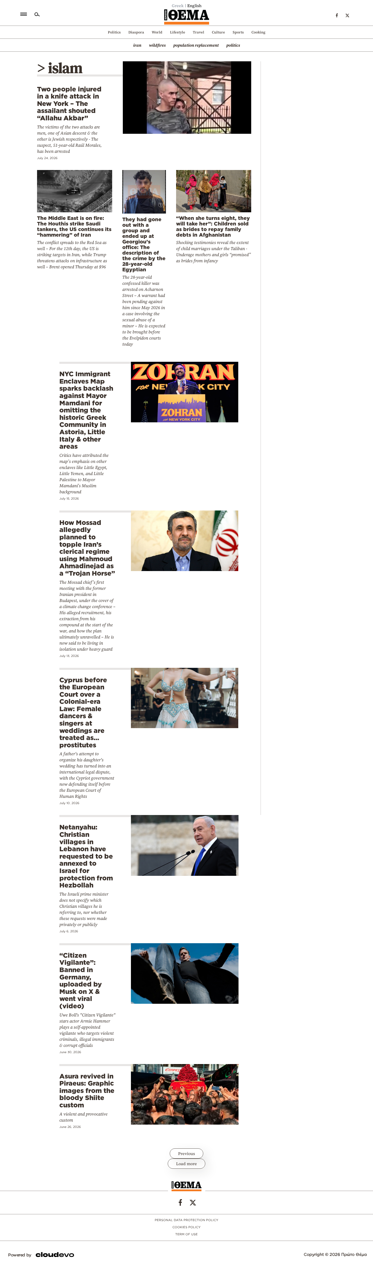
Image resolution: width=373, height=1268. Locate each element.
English (194, 5)
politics (233, 45)
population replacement (196, 45)
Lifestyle (177, 32)
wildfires (157, 45)
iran (137, 45)
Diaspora (136, 32)
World (157, 32)
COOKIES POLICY (186, 1227)
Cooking (258, 32)
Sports (238, 32)
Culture (218, 32)
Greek (178, 5)
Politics (114, 32)
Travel (198, 32)
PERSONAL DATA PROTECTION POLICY (186, 1220)
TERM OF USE (186, 1234)
